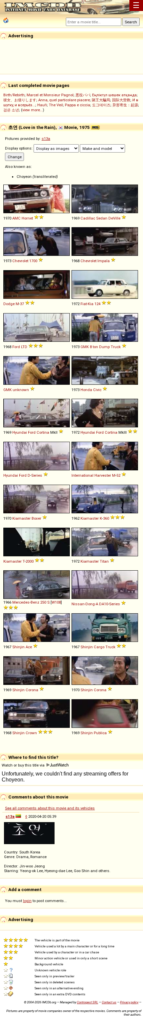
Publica (100, 733)
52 (118, 475)
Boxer (36, 518)
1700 (33, 260)
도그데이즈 (101, 105)
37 (22, 303)
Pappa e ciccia (77, 105)
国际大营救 (121, 100)
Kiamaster (21, 518)
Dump (104, 346)
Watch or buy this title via (24, 765)
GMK (84, 346)
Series (36, 475)
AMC (16, 218)
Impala (103, 260)
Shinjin (18, 647)
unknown (21, 389)
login (27, 900)
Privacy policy (129, 1002)
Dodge (9, 303)
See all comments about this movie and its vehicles (50, 808)
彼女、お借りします (19, 100)
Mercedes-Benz (25, 602)
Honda (86, 389)
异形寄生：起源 (125, 105)
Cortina (43, 432)
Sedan (101, 218)
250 (43, 602)
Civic (97, 389)
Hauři (42, 105)
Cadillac (87, 218)
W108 (56, 602)
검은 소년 (11, 110)
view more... (32, 110)
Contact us (109, 1002)
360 (106, 518)
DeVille (114, 218)
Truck (116, 346)
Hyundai (19, 432)
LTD (24, 346)
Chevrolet (20, 260)
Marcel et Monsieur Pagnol (50, 95)
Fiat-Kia (86, 303)
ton (95, 346)
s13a (46, 138)
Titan (104, 561)
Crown (31, 733)
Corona (32, 690)
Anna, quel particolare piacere (64, 100)
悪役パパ (82, 95)
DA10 (103, 604)
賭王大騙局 (101, 100)
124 (97, 303)
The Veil (56, 105)
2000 (30, 561)
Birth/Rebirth (14, 95)
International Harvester (91, 475)
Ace (29, 647)
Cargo (99, 647)
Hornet (27, 218)
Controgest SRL (87, 1002)
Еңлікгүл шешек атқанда (114, 95)
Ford (16, 346)
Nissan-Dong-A (85, 604)
